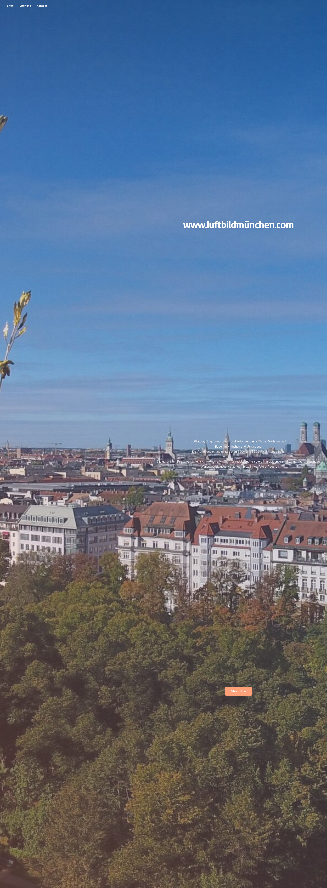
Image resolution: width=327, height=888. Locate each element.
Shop (10, 6)
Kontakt (42, 6)
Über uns (25, 6)
